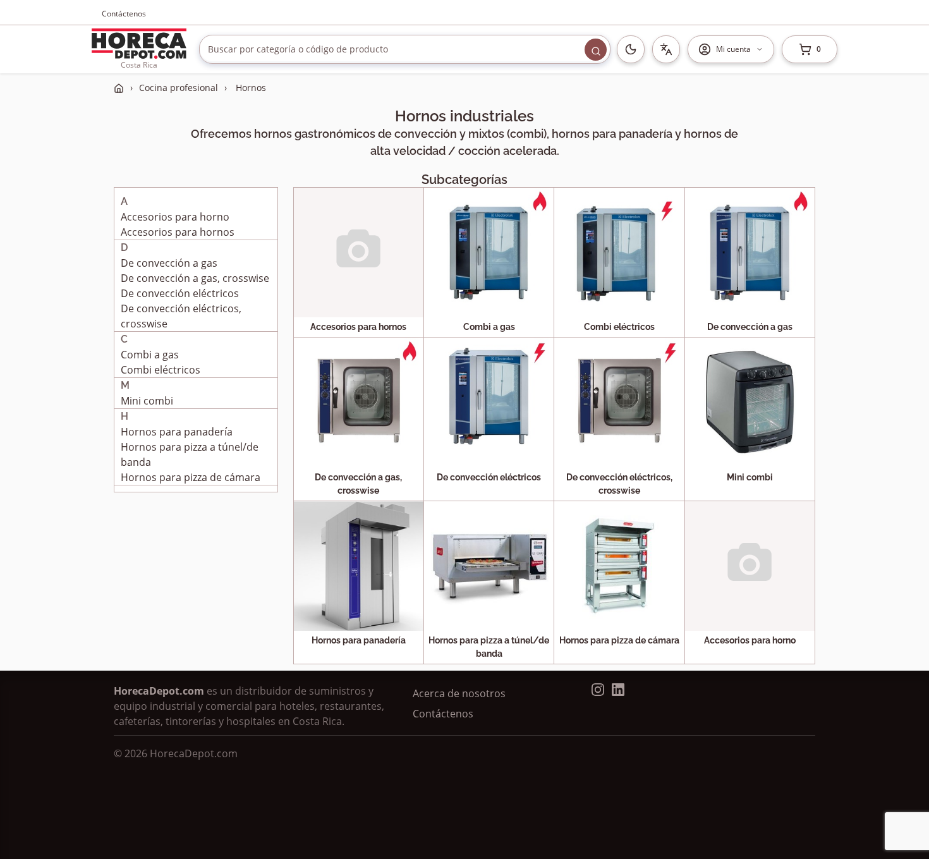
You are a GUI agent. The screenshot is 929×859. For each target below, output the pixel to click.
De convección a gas (169, 263)
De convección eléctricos (180, 293)
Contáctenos (124, 13)
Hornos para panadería (177, 432)
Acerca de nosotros (459, 693)
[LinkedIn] (618, 689)
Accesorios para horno (175, 217)
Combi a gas (150, 355)
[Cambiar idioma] (666, 49)
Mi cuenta (733, 49)
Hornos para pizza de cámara (190, 477)
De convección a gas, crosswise (195, 278)
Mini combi (147, 401)
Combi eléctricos (160, 370)
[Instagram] (598, 689)
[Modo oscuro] (631, 49)
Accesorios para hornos (177, 232)
